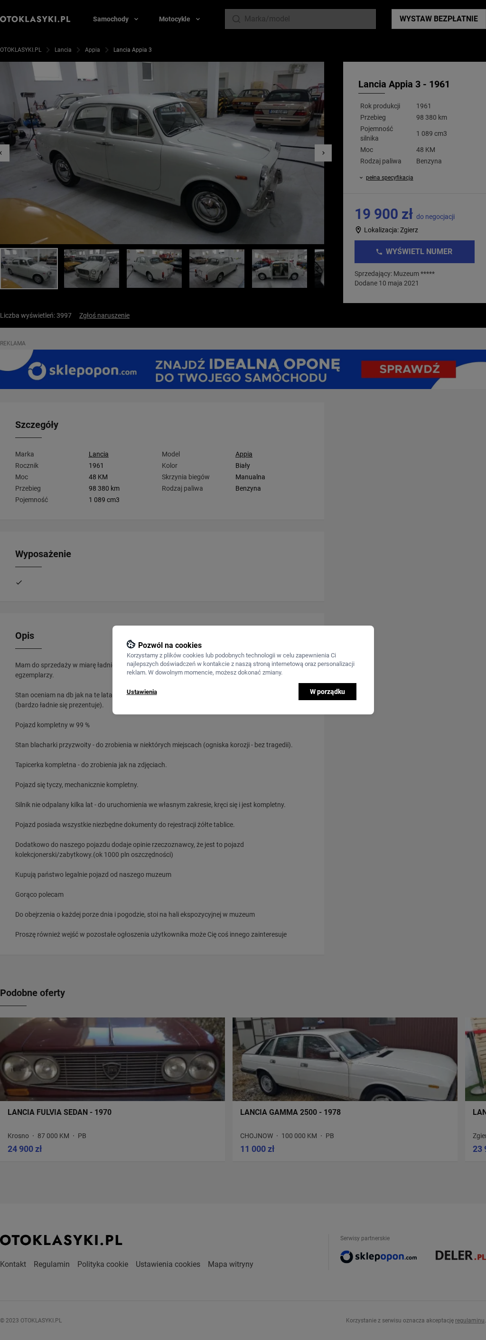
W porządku (327, 691)
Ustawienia (142, 691)
